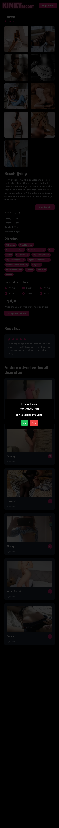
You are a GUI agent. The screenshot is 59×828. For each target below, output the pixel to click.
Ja (24, 422)
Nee (34, 422)
